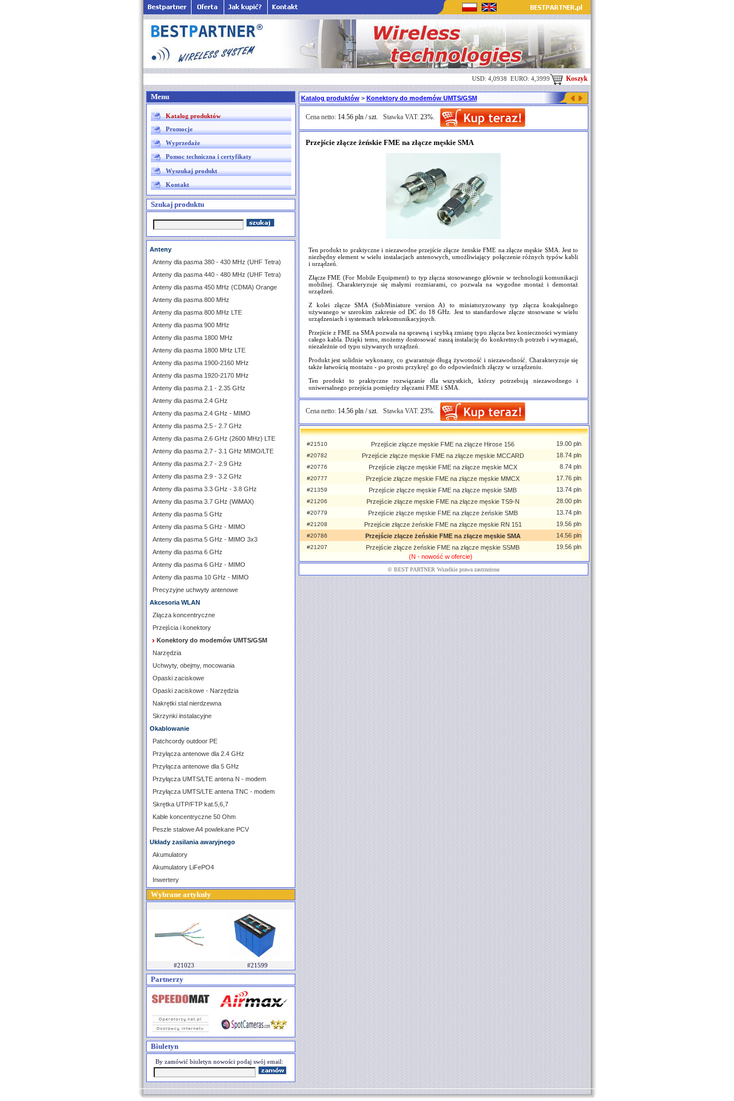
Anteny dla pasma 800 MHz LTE (197, 312)
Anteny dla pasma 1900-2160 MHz (201, 362)
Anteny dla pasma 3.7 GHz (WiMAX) (203, 501)
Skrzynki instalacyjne (182, 715)
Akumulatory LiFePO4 (183, 867)
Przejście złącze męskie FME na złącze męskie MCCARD (443, 455)
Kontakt (177, 184)
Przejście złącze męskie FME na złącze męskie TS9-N (443, 501)
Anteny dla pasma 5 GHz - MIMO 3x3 (205, 539)
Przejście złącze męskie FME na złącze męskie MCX (443, 467)
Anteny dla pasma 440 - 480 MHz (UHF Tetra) (217, 274)
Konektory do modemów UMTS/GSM (421, 98)
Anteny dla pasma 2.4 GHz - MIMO (202, 413)
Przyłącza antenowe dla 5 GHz (196, 766)
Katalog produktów (193, 115)
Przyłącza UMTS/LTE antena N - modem (209, 778)
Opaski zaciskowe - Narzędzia (196, 690)
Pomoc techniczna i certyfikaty (209, 156)
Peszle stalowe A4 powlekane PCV (201, 829)
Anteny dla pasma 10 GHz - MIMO (201, 577)
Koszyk (576, 79)
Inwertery (166, 879)
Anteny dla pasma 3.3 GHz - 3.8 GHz (205, 488)
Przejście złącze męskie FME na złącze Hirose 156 (442, 444)
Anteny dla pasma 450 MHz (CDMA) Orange (215, 287)
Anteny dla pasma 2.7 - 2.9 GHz (197, 463)
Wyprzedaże (183, 142)
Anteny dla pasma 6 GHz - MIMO (199, 564)
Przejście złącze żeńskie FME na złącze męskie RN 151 (443, 524)
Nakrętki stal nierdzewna (187, 703)
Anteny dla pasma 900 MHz (191, 325)
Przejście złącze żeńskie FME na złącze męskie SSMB (443, 547)
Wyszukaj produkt (191, 170)
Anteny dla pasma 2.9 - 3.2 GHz (197, 476)
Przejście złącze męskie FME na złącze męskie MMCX (443, 478)
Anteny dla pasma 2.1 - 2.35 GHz (199, 388)
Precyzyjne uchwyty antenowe (195, 589)
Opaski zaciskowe (178, 678)
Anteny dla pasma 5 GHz (187, 514)
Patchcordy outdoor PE (185, 741)
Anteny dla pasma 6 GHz (187, 551)
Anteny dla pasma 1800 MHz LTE (199, 350)
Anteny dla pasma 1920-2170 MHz (201, 375)
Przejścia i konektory (182, 627)
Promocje (179, 129)
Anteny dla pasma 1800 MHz (193, 337)
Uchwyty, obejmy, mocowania (194, 665)
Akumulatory (170, 854)
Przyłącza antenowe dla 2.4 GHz (198, 753)
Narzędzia (167, 652)
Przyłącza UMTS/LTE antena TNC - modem (214, 791)
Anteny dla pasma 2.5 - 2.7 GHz (197, 425)
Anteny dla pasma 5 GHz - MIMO (199, 526)
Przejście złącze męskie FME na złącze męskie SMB (443, 490)
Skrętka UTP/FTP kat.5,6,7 (190, 804)
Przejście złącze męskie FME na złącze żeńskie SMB (443, 513)
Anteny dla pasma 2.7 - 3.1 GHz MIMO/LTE (213, 451)
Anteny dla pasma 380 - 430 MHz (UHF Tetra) (217, 261)
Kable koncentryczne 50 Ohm (194, 816)
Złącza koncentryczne (184, 615)
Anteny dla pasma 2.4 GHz (190, 400)
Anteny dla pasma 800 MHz (191, 299)
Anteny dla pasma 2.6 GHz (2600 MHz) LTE (214, 438)
